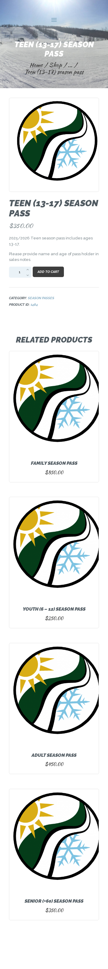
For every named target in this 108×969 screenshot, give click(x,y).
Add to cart (48, 272)
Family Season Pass (54, 463)
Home (36, 65)
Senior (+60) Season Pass (54, 901)
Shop (55, 65)
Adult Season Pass (54, 755)
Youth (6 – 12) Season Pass (54, 609)
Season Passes (41, 298)
